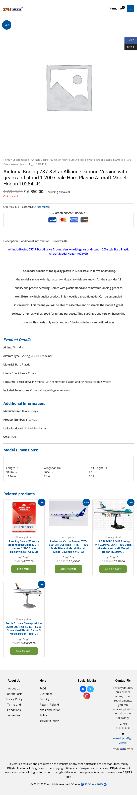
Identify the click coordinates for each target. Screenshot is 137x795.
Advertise (14, 715)
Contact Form (14, 694)
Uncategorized (20, 159)
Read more (24, 569)
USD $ (130, 47)
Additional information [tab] (35, 241)
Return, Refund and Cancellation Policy (50, 710)
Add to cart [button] (68, 569)
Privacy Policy (14, 699)
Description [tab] (10, 241)
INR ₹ (129, 40)
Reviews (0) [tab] (60, 241)
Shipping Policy (49, 720)
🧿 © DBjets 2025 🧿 (94, 784)
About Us (14, 688)
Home (6, 159)
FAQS (43, 688)
